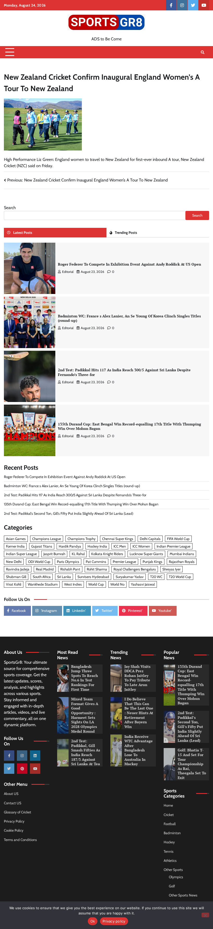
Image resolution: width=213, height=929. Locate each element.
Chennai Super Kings (117, 539)
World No (117, 584)
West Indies (73, 584)
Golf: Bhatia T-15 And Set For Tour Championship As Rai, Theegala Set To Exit (192, 764)
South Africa (42, 577)
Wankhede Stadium (43, 584)
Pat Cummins (96, 562)
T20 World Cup (180, 577)
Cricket (169, 815)
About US (11, 794)
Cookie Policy (13, 830)
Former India (15, 546)
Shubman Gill (16, 577)
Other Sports (173, 870)
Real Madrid (45, 569)
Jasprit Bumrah (54, 554)
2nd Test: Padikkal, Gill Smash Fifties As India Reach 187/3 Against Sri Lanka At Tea (85, 752)
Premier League (124, 562)
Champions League (46, 539)
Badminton (172, 833)
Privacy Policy (14, 821)
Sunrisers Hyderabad (93, 577)
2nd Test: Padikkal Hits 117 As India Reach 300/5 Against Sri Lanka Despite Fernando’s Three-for (124, 372)
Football (170, 824)
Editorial (68, 272)
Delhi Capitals (150, 539)
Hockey (169, 842)
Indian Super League (21, 554)
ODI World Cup (39, 562)
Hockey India (97, 546)
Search (10, 207)
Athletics (170, 860)
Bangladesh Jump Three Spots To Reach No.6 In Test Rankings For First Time (84, 678)
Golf (172, 886)
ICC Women (141, 546)
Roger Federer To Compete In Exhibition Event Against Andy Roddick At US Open (129, 264)
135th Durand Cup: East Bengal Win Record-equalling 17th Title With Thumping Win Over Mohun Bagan (129, 426)
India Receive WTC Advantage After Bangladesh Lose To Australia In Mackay (138, 750)
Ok (92, 921)
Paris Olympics (68, 562)
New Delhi (14, 562)
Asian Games (16, 539)
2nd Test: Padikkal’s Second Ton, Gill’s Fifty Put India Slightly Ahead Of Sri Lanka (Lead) (68, 513)
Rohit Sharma (97, 569)
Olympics (176, 877)
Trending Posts (126, 232)
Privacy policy (114, 921)
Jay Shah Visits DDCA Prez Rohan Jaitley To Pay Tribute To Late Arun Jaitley (137, 678)
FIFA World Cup (178, 539)
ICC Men (120, 546)
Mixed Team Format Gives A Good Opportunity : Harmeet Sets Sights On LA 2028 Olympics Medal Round (84, 715)
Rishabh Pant (70, 569)
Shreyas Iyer (171, 569)
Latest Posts (22, 232)
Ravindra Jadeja (17, 569)
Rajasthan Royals (182, 562)
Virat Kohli (13, 584)
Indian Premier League (173, 546)
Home (168, 805)
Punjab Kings (152, 562)
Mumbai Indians (182, 554)
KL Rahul (78, 554)
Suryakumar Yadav (130, 577)
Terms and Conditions (20, 840)
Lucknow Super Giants (146, 554)
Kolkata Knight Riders (107, 554)
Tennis (169, 851)
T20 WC (156, 577)
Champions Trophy (82, 539)
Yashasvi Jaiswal (143, 584)
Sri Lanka (64, 577)
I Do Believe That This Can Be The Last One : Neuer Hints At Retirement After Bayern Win (138, 713)
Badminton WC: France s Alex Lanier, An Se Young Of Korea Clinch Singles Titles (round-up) (129, 318)
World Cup (96, 584)
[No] (205, 915)
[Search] (203, 52)
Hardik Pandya (70, 546)
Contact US (12, 803)
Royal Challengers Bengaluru (135, 569)
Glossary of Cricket (17, 812)
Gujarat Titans (41, 546)
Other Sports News (183, 895)
